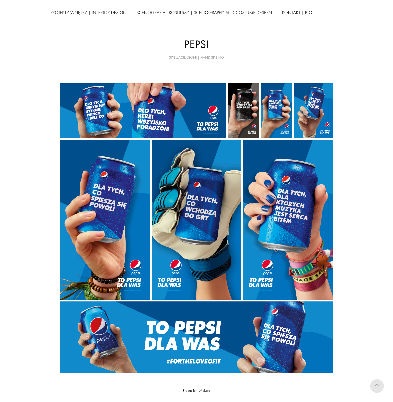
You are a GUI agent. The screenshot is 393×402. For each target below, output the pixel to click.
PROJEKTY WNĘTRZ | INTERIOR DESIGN (88, 12)
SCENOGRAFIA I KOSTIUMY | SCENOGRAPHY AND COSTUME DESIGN (204, 12)
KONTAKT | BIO (297, 12)
